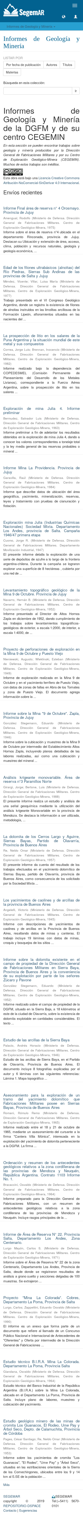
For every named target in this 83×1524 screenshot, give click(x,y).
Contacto (9, 1510)
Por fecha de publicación (23, 64)
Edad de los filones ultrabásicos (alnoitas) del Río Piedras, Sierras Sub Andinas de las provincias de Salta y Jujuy (41, 271)
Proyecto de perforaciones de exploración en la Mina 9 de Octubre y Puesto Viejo (41, 651)
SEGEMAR (11, 1496)
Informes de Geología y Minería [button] (30, 26)
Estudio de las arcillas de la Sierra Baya (36, 1039)
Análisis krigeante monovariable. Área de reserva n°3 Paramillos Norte (41, 779)
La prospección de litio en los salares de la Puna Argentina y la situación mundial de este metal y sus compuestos (41, 339)
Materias (12, 72)
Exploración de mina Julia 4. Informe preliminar (41, 410)
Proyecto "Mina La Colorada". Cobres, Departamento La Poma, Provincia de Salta (41, 1299)
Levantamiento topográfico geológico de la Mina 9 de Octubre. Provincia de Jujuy (41, 592)
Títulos (67, 64)
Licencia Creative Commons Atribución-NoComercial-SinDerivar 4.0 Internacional (41, 180)
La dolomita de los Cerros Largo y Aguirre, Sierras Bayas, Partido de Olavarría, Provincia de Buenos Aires (41, 840)
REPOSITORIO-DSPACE (22, 1505)
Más (6, 1484)
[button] (64, 16)
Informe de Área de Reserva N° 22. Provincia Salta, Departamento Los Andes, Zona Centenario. (41, 1238)
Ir (76, 91)
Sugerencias (28, 1510)
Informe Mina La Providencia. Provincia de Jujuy (41, 470)
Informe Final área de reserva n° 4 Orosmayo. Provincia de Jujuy (41, 210)
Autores (51, 64)
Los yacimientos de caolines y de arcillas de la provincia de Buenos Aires (41, 902)
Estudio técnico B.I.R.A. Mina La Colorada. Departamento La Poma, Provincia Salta (41, 1363)
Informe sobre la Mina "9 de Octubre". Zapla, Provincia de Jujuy (41, 715)
